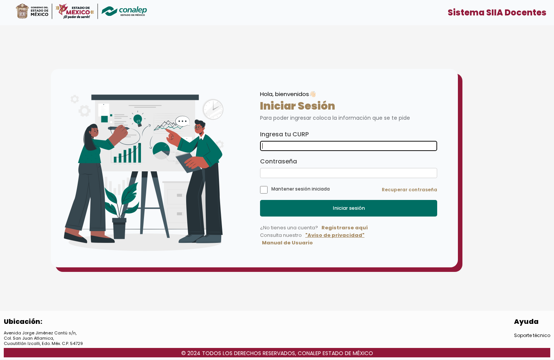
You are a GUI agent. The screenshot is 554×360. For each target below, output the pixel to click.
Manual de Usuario (287, 242)
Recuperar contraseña (409, 189)
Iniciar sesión (349, 208)
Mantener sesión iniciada (300, 189)
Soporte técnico (532, 335)
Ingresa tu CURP (284, 134)
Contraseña (278, 161)
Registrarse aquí (344, 227)
